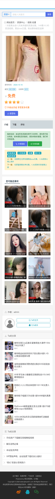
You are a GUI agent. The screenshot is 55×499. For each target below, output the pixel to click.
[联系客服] (27, 492)
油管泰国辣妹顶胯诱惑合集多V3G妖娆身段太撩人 (32, 365)
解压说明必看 (12, 443)
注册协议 (38, 476)
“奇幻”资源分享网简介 (16, 462)
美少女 (38, 153)
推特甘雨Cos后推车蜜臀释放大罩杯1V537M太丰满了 (32, 344)
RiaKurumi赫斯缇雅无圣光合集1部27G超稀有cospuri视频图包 (32, 407)
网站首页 (11, 22)
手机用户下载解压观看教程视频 (20, 437)
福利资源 (11, 156)
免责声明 (23, 476)
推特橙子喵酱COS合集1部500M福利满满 (32, 395)
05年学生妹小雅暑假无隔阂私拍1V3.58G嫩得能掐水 (32, 375)
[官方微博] (18, 492)
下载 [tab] (14, 124)
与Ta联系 (34, 325)
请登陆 (12, 113)
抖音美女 (11, 153)
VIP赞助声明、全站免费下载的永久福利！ (24, 456)
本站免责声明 (12, 450)
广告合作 (31, 476)
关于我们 (16, 476)
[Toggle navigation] (5, 4)
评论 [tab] (23, 124)
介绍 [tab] (6, 124)
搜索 (49, 14)
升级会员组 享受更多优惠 (18, 107)
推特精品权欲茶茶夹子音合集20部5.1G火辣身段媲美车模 (31, 354)
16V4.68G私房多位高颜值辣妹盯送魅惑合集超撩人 (31, 417)
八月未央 (22, 153)
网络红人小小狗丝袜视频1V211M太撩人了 (31, 386)
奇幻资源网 (28, 479)
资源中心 (21, 22)
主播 (30, 153)
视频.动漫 (32, 22)
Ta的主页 (34, 320)
